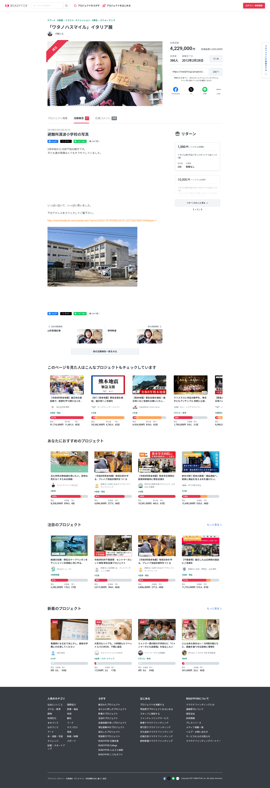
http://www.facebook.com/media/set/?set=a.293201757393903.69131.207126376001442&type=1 (102, 220)
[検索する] (66, 6)
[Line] (204, 89)
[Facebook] (175, 89)
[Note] (218, 89)
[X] (191, 89)
